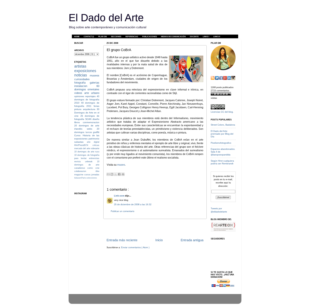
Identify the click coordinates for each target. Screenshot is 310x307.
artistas (80, 66)
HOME (76, 36)
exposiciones (85, 71)
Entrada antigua (192, 240)
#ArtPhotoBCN (83, 145)
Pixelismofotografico (221, 143)
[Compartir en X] (115, 174)
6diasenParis (80, 178)
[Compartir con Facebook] (119, 174)
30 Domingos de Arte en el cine (86, 112)
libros (78, 122)
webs (92, 128)
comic (91, 168)
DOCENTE (194, 36)
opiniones (79, 96)
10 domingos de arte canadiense (86, 164)
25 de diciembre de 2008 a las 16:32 (132, 204)
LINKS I (206, 36)
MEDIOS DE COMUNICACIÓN (173, 36)
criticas (96, 145)
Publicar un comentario (122, 211)
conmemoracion (91, 122)
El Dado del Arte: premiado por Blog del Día (222, 134)
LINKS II (216, 36)
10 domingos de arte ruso (86, 151)
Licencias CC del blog (222, 112)
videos (79, 93)
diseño (96, 119)
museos (94, 75)
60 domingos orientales (86, 87)
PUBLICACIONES (149, 36)
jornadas (95, 174)
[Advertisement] (155, 228)
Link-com (119, 195)
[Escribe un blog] (112, 174)
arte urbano (91, 93)
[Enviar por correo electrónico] (108, 174)
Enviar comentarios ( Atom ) (135, 247)
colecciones (91, 178)
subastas (80, 142)
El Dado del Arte (106, 17)
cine (97, 168)
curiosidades (82, 79)
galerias (94, 82)
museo (121, 164)
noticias (82, 75)
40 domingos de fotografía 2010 (86, 99)
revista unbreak (85, 161)
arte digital (93, 142)
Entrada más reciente (122, 240)
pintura (78, 109)
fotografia (82, 82)
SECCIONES (116, 36)
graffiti (96, 132)
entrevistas (94, 158)
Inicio (159, 240)
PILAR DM (102, 36)
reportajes (91, 96)
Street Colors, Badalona (223, 124)
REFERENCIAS (131, 36)
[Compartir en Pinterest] (123, 174)
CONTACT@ (89, 36)
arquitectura (90, 109)
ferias (96, 106)
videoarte (95, 148)
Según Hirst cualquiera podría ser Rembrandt (222, 162)
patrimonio (93, 138)
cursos (88, 174)
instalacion (85, 86)
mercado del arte (82, 148)
